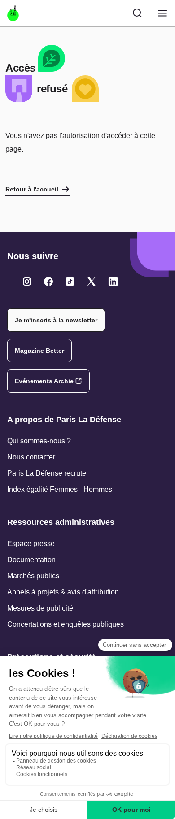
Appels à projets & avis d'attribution (63, 592)
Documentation (31, 559)
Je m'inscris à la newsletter (56, 320)
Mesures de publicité (40, 608)
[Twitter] (27, 281)
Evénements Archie (44, 381)
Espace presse (31, 543)
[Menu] (162, 13)
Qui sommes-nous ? (39, 441)
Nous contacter (31, 457)
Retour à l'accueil (31, 189)
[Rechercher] (137, 13)
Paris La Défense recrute (46, 473)
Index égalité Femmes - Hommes (59, 489)
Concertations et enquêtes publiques (65, 624)
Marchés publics (33, 576)
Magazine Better (39, 350)
